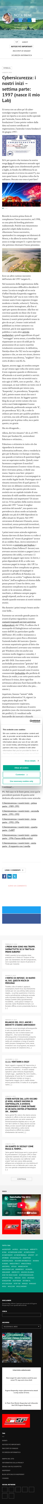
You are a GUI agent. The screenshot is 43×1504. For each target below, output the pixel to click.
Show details (30, 761)
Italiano (33, 3)
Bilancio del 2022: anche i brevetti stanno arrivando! (20, 1023)
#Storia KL (7, 68)
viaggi (25, 1284)
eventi (31, 1255)
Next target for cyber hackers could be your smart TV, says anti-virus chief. (21, 1379)
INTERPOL (6, 1266)
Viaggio (33, 1284)
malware (6, 1272)
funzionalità (16, 1258)
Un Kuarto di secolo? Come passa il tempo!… (19, 1147)
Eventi (25, 42)
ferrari (5, 1258)
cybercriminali (21, 1255)
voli (4, 1286)
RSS (11, 1496)
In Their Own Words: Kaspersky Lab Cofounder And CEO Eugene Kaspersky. (21, 1404)
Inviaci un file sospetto (12, 1467)
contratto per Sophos (24, 545)
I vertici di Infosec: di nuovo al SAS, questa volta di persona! (20, 980)
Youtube (31, 1489)
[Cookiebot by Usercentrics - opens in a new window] (30, 721)
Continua (21, 1179)
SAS (24, 1278)
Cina (4, 1252)
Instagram (25, 20)
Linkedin (29, 20)
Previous (8, 200)
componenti (8, 1255)
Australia (24, 1249)
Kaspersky (6, 1470)
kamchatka (23, 1266)
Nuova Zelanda (28, 1272)
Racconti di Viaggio (21, 51)
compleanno (30, 1252)
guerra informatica (23, 1261)
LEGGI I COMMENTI (14, 870)
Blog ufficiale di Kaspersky (13, 1474)
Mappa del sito (8, 1459)
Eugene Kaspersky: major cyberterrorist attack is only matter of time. (21, 1391)
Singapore (7, 1281)
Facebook (16, 20)
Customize (20, 775)
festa (10, 163)
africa (15, 1249)
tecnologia (7, 1284)
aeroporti (7, 1249)
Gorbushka (20, 673)
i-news (5, 1264)
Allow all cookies (21, 768)
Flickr (4, 1496)
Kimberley (20, 1269)
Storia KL (27, 1281)
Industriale (26, 1264)
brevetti (34, 1249)
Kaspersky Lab (8, 1269)
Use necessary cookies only (21, 781)
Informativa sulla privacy (13, 1463)
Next (34, 200)
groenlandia (8, 1261)
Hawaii (36, 1261)
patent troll (8, 1278)
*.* (16, 42)
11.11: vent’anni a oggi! (17, 1061)
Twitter (20, 20)
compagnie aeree (15, 1252)
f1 (37, 1255)
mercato (16, 1272)
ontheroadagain (26, 1275)
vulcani (12, 1286)
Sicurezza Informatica (21, 55)
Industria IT (15, 1264)
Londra (29, 1269)
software (17, 1281)
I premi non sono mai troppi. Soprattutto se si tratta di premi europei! (20, 949)
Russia (18, 1278)
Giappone (27, 1258)
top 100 (17, 1284)
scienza (31, 1278)
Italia (14, 1266)
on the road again (10, 1275)
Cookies (5, 1478)
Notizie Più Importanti (21, 46)
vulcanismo (22, 1286)
